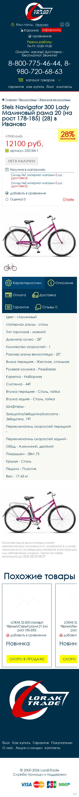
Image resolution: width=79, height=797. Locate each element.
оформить (51, 30)
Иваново (41, 24)
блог (50, 86)
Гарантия (16, 86)
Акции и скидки (29, 748)
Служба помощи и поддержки (39, 774)
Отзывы (68, 199)
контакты (64, 86)
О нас (7, 748)
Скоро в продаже (27, 659)
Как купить (35, 86)
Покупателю (61, 743)
